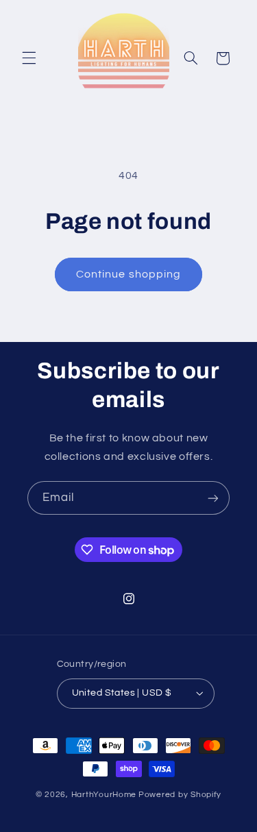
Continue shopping (128, 274)
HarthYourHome (104, 794)
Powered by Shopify (179, 794)
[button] (29, 58)
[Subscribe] (213, 498)
